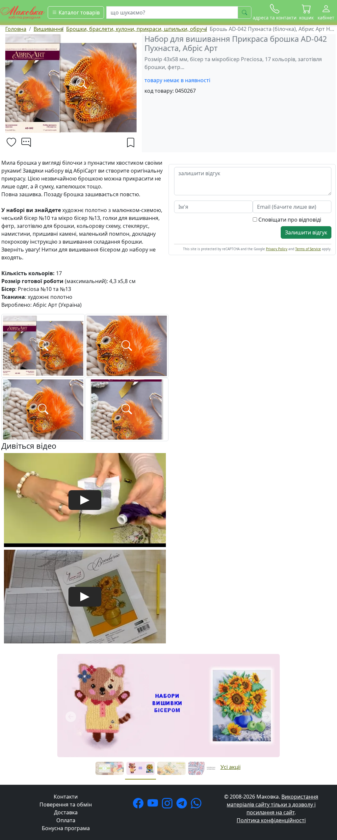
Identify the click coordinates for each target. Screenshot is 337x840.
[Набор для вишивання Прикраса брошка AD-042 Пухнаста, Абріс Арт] (43, 345)
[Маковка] (22, 11)
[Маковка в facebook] (139, 805)
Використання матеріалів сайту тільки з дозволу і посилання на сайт (272, 804)
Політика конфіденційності (271, 820)
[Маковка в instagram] (168, 805)
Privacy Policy (276, 249)
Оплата (65, 820)
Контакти (66, 796)
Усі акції (230, 767)
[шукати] (244, 12)
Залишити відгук (306, 232)
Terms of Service (308, 249)
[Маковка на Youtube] (154, 805)
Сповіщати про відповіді (289, 219)
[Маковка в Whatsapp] (197, 805)
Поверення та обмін (65, 804)
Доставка (66, 812)
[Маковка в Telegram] (183, 805)
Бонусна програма (66, 828)
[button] (306, 12)
